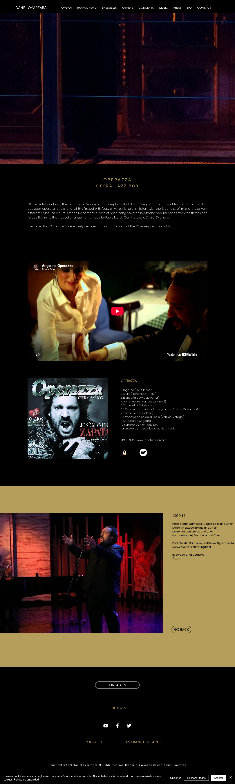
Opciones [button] (175, 778)
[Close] (230, 777)
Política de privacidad (26, 779)
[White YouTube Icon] (106, 726)
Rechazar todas (196, 778)
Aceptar (218, 778)
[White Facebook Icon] (117, 726)
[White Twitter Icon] (129, 726)
